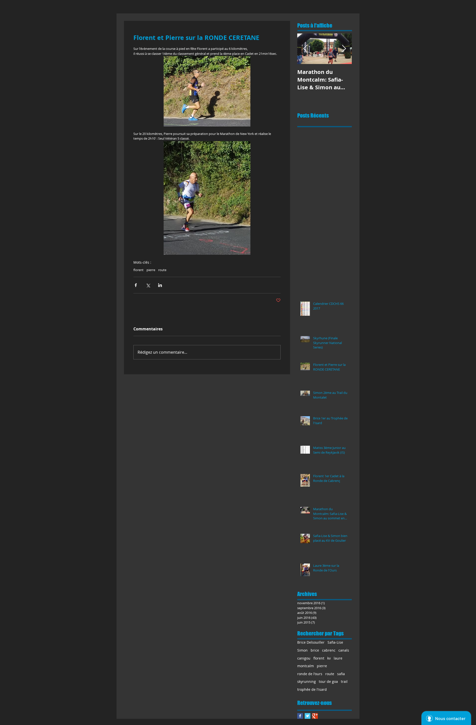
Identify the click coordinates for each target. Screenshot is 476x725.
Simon (302, 650)
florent (138, 270)
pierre (151, 270)
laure (338, 658)
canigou (303, 658)
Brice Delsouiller (311, 642)
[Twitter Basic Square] (307, 716)
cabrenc (328, 650)
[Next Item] (344, 49)
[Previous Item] (305, 49)
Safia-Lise (335, 642)
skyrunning (306, 681)
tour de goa (328, 681)
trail (344, 681)
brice (315, 650)
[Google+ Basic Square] (315, 716)
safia (341, 673)
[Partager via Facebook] (135, 285)
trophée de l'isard (312, 689)
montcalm (305, 665)
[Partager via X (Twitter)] (148, 285)
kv (329, 658)
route (162, 270)
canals (343, 650)
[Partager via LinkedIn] (160, 285)
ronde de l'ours (309, 673)
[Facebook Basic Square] (300, 716)
